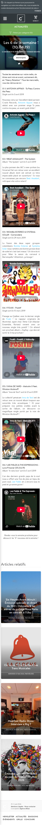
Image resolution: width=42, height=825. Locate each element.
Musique (21, 57)
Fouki (8, 318)
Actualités (21, 816)
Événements (9, 819)
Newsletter (8, 816)
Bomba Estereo (20, 245)
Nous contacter (29, 806)
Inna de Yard (27, 397)
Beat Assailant (32, 178)
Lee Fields (16, 481)
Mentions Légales (17, 806)
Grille (19, 819)
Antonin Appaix (25, 102)
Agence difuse (25, 809)
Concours (29, 819)
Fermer (38, 11)
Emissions (33, 816)
